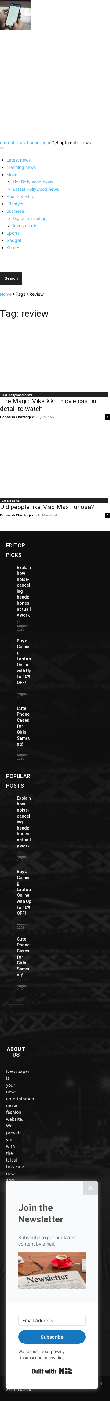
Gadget (13, 240)
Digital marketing (30, 218)
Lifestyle (14, 203)
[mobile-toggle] (2, 149)
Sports (13, 233)
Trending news (21, 167)
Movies (13, 174)
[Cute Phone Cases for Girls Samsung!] (9, 708)
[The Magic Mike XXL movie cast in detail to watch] (55, 357)
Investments (25, 225)
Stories (13, 247)
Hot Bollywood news (33, 181)
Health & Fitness (22, 196)
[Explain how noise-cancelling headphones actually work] (9, 567)
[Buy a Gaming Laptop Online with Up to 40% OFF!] (9, 640)
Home (6, 294)
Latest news (18, 159)
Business (15, 211)
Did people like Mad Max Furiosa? (47, 507)
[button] (52, 1271)
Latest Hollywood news (36, 189)
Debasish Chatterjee (17, 416)
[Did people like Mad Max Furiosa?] (55, 463)
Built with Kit (52, 1371)
